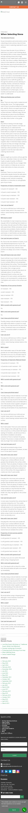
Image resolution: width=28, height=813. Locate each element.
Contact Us (14, 7)
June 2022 (5, 673)
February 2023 (6, 667)
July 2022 (5, 671)
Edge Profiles (5, 722)
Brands (4, 730)
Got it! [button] (14, 810)
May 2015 (5, 693)
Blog (3, 731)
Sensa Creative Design (8, 654)
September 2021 (7, 681)
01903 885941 (6, 764)
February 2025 (6, 661)
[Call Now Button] (24, 810)
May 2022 (5, 675)
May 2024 (5, 663)
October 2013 (6, 697)
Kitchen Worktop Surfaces (9, 720)
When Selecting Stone (8, 652)
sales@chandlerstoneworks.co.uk (12, 766)
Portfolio (4, 725)
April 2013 (5, 701)
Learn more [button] (5, 806)
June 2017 (5, 689)
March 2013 (5, 703)
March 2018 (5, 687)
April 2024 (5, 665)
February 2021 (6, 683)
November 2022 (7, 669)
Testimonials (5, 726)
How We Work (6, 723)
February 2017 (6, 691)
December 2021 (6, 677)
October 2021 (6, 679)
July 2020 (5, 685)
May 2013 (5, 699)
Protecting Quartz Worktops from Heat (13, 650)
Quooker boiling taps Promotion (11, 648)
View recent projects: (8, 728)
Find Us (4, 775)
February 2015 (6, 695)
